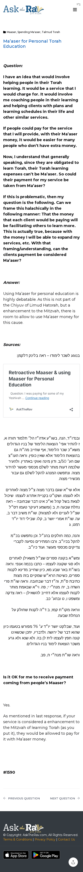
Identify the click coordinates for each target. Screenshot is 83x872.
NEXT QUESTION (62, 798)
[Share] (73, 862)
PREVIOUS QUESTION (24, 798)
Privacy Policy (45, 839)
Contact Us (66, 839)
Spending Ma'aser (28, 32)
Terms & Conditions (17, 839)
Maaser (11, 32)
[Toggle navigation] (75, 9)
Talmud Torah (51, 32)
